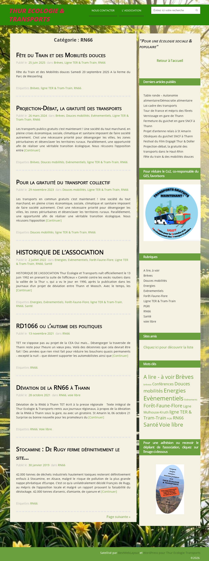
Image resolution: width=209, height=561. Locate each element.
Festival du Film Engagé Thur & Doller (169, 141)
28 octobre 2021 (39, 395)
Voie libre (171, 424)
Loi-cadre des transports (160, 106)
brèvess (147, 384)
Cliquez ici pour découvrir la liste (168, 347)
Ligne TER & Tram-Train (159, 301)
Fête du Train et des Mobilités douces (61, 55)
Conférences (163, 383)
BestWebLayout (129, 553)
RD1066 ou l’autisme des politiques (59, 326)
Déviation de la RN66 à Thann (53, 387)
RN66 (147, 311)
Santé (147, 316)
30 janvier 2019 (39, 465)
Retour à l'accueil (170, 60)
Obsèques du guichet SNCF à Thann (168, 136)
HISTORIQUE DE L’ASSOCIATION (60, 252)
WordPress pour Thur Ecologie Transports (171, 553)
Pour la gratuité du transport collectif (63, 182)
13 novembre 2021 (41, 333)
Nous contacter (103, 10)
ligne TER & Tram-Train (56, 88)
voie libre (149, 321)
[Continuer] (32, 150)
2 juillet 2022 (37, 260)
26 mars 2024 (38, 116)
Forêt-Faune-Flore (155, 296)
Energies (149, 286)
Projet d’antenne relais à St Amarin (167, 131)
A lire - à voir (159, 376)
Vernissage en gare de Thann (163, 116)
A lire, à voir (151, 270)
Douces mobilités (155, 281)
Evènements (190, 399)
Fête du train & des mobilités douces (168, 157)
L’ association (131, 10)
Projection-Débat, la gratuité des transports (69, 108)
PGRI (146, 306)
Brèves (148, 275)
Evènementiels (153, 291)
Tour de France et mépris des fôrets (167, 111)
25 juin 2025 (37, 62)
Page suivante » (118, 516)
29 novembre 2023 (41, 190)
